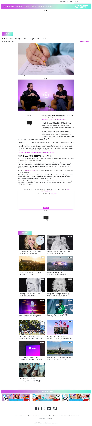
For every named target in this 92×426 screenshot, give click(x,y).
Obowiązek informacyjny (46, 415)
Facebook (63, 1)
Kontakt (24, 415)
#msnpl (67, 189)
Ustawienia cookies (75, 415)
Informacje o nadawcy (65, 415)
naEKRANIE (50, 418)
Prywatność (37, 415)
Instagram (71, 1)
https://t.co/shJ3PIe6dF (46, 191)
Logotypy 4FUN (30, 415)
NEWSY (27, 6)
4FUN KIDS (49, 6)
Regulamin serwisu (56, 415)
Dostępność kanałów (18, 415)
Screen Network (42, 418)
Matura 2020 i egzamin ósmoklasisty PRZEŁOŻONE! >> (54, 119)
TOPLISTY (41, 6)
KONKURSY (19, 6)
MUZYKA (33, 6)
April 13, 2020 (53, 193)
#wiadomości (12, 41)
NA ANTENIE (10, 6)
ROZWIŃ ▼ (46, 207)
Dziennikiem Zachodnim (30, 170)
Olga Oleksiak (86, 41)
